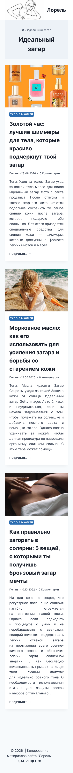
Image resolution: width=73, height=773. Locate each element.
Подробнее (20, 253)
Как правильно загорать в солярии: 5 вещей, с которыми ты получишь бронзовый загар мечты (34, 556)
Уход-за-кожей (21, 114)
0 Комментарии (50, 173)
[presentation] (36, 86)
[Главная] (23, 30)
